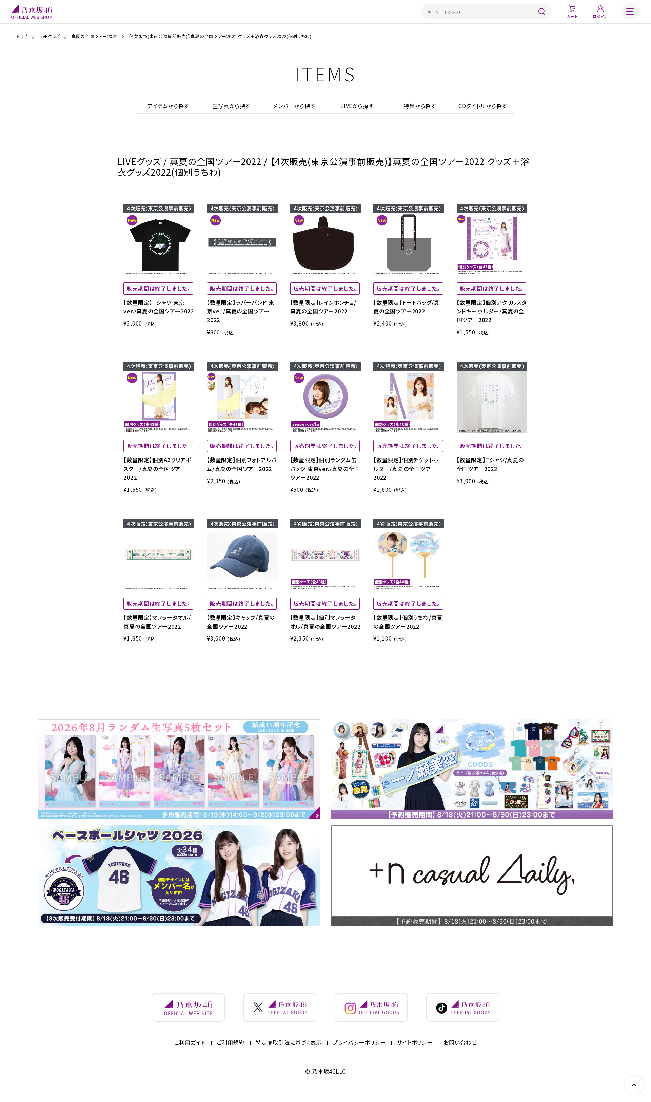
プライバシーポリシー (359, 1042)
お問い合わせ (460, 1042)
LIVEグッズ (49, 36)
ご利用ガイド (190, 1042)
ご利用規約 (230, 1042)
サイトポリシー (415, 1042)
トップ (22, 36)
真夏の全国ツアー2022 (94, 36)
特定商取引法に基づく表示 (289, 1042)
